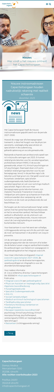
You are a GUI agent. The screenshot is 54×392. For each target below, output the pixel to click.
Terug (10, 333)
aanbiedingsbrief (11, 260)
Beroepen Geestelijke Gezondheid (21, 310)
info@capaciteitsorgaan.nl (29, 275)
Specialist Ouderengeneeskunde (19, 291)
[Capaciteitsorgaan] (10, 4)
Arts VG (9, 294)
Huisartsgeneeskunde (15, 289)
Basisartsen (11, 323)
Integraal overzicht (14, 281)
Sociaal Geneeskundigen (16, 297)
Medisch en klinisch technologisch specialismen (27, 299)
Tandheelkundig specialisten (18, 302)
